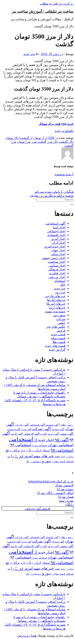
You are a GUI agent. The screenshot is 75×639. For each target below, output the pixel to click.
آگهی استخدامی (55, 223)
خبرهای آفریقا (56, 300)
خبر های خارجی (55, 296)
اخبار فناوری (57, 273)
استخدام (60, 281)
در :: (19, 455)
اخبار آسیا (59, 227)
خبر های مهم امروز (39, 456)
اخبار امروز (58, 238)
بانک (62, 284)
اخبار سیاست (56, 261)
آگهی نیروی (53, 434)
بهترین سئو (66, 500)
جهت (57, 456)
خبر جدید (29, 54)
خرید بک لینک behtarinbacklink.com (50, 481)
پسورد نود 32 (65, 489)
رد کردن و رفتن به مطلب (56, 3)
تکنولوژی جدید (64, 131)
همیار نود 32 (65, 496)
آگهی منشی (66, 433)
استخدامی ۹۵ (62, 450)
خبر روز (60, 292)
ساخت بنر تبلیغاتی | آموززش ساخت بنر (42, 11)
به (7, 449)
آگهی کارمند (17, 434)
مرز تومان (24, 141)
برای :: (15, 450)
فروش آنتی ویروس (37, 508)
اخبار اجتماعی (56, 231)
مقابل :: (55, 461)
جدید (63, 456)
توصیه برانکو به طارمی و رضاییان (51, 195)
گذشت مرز (38, 141)
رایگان (69, 504)
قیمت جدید (58, 334)
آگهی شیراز (26, 429)
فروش (60, 330)
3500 (51, 138)
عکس (61, 323)
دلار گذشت (66, 141)
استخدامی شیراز (39, 445)
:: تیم (70, 424)
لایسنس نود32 (64, 485)
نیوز (48, 461)
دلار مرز (52, 141)
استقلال (46, 450)
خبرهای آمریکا (56, 303)
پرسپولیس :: (35, 461)
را (12, 456)
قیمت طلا (58, 342)
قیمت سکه (58, 338)
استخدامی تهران (60, 445)
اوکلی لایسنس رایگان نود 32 (55, 493)
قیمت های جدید (55, 345)
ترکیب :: (69, 456)
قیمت (62, 461)
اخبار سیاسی (56, 265)
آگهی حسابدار (58, 429)
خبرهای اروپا (57, 307)
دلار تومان (11, 138)
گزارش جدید (57, 349)
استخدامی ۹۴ (20, 445)
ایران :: (36, 450)
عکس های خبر (55, 326)
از (46, 138)
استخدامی (21, 439)
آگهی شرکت (41, 429)
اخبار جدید (46, 440)
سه (8, 456)
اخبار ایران (58, 242)
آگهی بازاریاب (21, 425)
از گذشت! (25, 138)
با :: (28, 450)
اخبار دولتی (58, 254)
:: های (64, 424)
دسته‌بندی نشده (55, 311)
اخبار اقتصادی (56, 235)
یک (27, 461)
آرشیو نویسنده (64, 174)
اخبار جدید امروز (54, 246)
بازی (23, 450)
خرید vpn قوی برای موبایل (56, 123)
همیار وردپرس (26, 635)
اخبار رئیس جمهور (53, 258)
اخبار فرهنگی (56, 269)
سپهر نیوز (59, 315)
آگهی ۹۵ (62, 440)
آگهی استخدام (52, 425)
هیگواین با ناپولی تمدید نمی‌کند (54, 191)
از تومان (38, 138)
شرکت (60, 319)
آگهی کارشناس (31, 434)
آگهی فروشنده (13, 429)
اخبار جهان (58, 250)
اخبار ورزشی (56, 277)
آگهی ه (43, 434)
